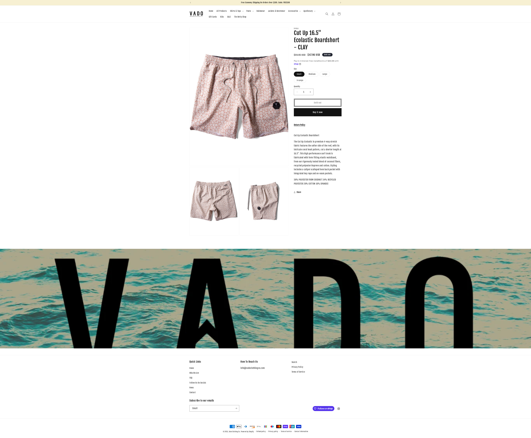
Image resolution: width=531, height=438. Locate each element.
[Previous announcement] (190, 2)
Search (294, 362)
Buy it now (318, 112)
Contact (192, 392)
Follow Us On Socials (197, 383)
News (191, 387)
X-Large (301, 81)
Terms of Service (298, 372)
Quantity (297, 86)
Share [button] (299, 192)
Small (300, 75)
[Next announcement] (341, 2)
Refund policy (261, 431)
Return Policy (299, 125)
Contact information (301, 431)
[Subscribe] (236, 408)
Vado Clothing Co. (234, 432)
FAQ (190, 378)
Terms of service (286, 431)
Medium (313, 75)
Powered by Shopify (247, 432)
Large (326, 75)
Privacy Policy (297, 367)
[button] (236, 11)
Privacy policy (273, 431)
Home (191, 368)
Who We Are (194, 373)
